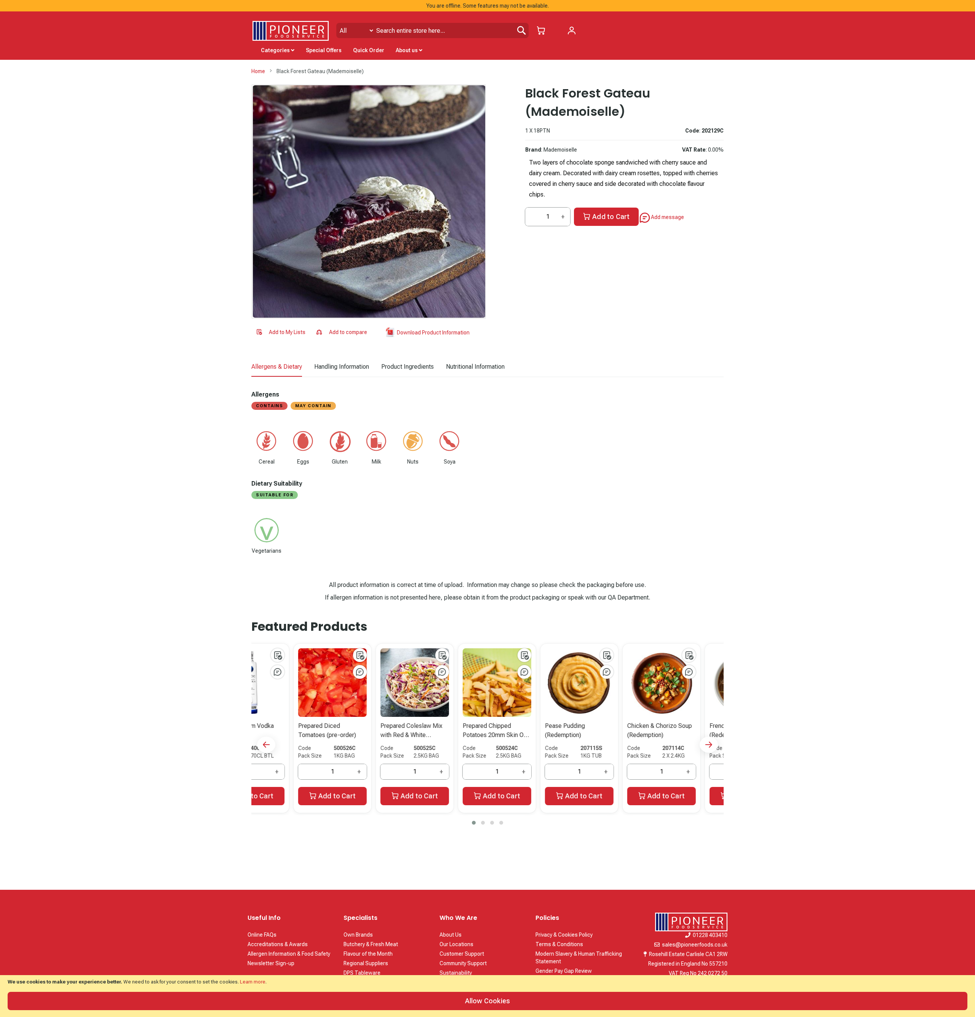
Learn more (252, 982)
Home (258, 71)
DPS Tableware (362, 973)
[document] (487, 996)
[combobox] (432, 30)
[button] (280, 332)
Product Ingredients (407, 366)
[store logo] (291, 31)
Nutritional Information (475, 366)
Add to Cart (611, 217)
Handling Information (341, 366)
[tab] (276, 367)
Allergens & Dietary (276, 366)
